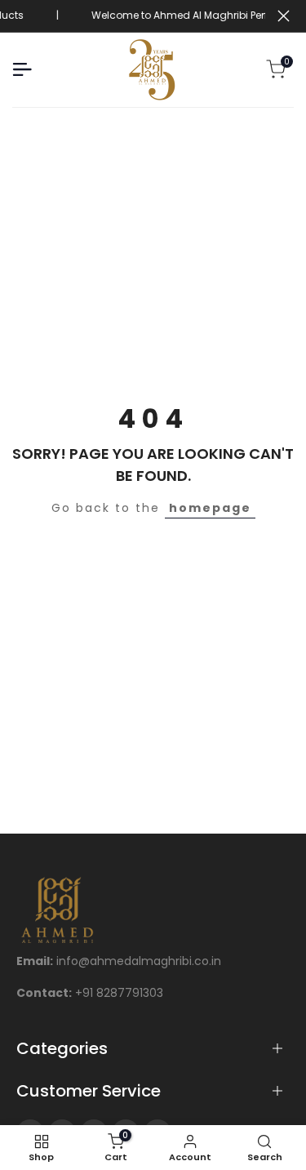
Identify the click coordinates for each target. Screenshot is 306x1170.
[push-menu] (22, 69)
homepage (210, 508)
